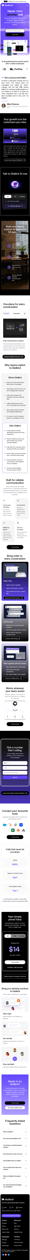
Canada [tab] (22, 196)
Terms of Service (18, 1242)
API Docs (16, 1229)
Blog (15, 1223)
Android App (5, 1245)
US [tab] (8, 196)
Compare (4, 1223)
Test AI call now (15, 206)
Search (15, 777)
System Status (6, 1232)
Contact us (17, 1239)
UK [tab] (15, 196)
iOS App (4, 1242)
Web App (4, 1239)
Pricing (3, 1226)
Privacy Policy (17, 1245)
